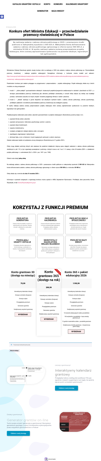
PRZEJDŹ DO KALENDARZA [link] (50, 219)
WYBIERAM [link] (23, 314)
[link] (2, 17)
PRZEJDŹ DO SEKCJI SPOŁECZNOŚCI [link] (79, 219)
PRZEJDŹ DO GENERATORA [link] (22, 219)
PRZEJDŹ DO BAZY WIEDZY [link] (78, 241)
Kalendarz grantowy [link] (77, 4)
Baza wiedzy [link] (58, 11)
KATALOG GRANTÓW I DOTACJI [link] (26, 4)
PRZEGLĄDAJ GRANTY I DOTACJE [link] (22, 241)
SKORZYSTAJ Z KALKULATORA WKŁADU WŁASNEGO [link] (50, 242)
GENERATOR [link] (42, 11)
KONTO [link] (47, 4)
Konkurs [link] (58, 4)
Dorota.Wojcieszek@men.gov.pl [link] (27, 182)
